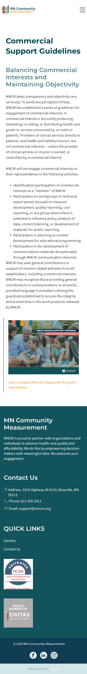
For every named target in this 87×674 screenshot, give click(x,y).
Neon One (54, 669)
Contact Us (12, 549)
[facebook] (33, 656)
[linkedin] (43, 656)
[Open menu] (82, 10)
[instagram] (54, 656)
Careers (10, 540)
